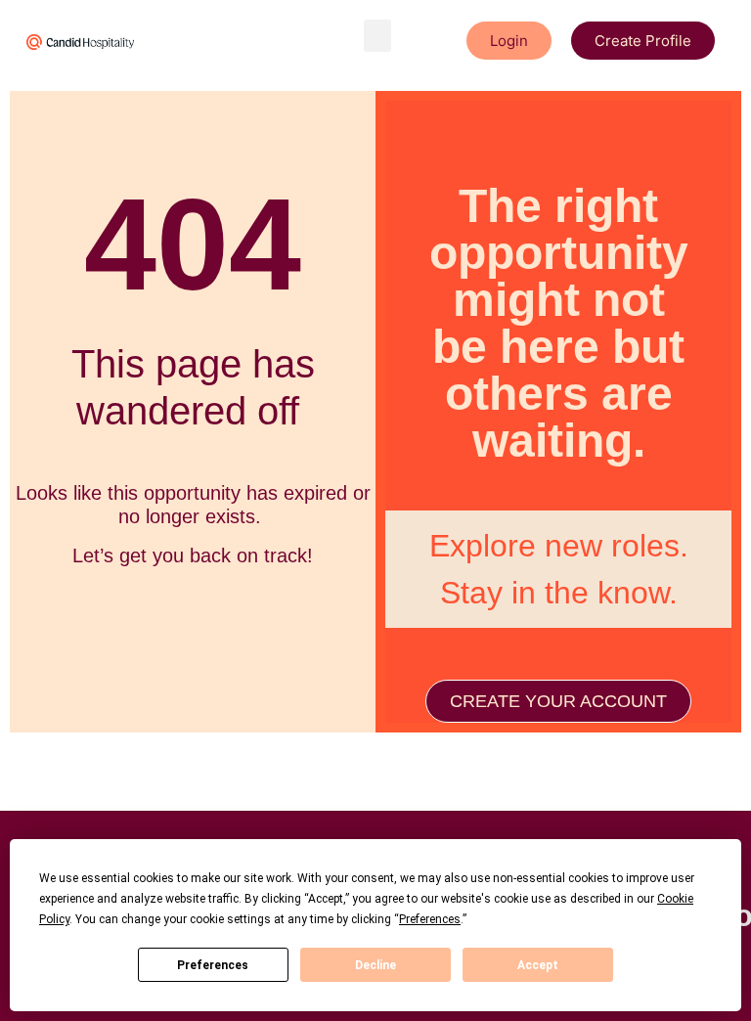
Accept (537, 965)
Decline (375, 965)
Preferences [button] (430, 919)
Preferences (212, 965)
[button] (377, 36)
